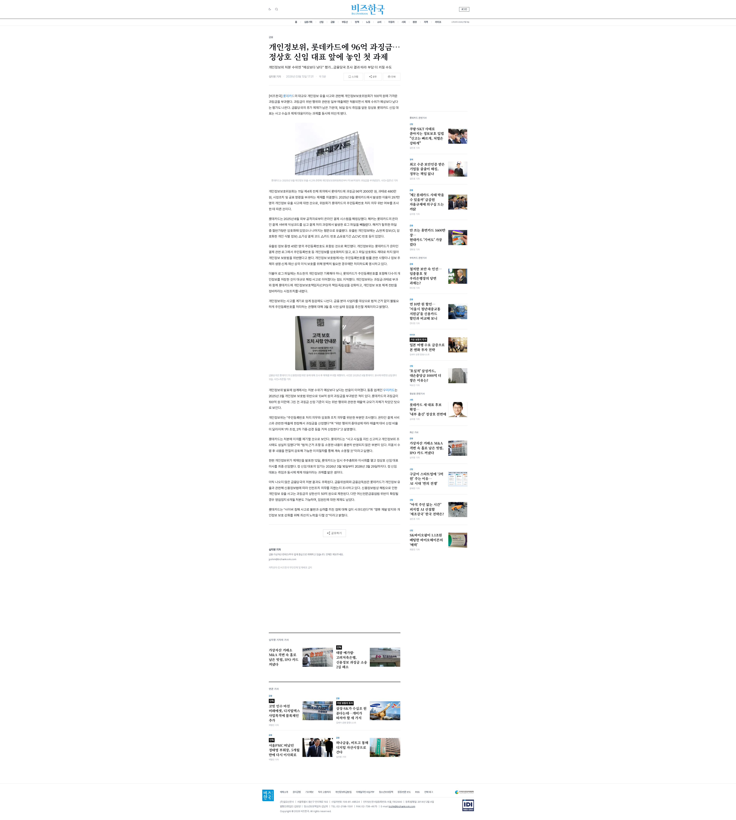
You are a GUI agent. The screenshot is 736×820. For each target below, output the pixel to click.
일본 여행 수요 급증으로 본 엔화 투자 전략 (427, 345)
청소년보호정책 (386, 792)
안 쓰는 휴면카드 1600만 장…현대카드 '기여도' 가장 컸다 (427, 237)
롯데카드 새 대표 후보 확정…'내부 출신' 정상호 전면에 (428, 409)
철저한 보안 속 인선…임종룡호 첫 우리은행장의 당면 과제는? (426, 275)
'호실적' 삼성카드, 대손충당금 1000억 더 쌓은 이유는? (425, 375)
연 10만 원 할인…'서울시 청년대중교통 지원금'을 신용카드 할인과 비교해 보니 (425, 311)
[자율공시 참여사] (468, 805)
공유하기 (336, 533)
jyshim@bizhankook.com (282, 559)
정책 (357, 22)
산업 (321, 22)
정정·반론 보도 (404, 792)
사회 (404, 22)
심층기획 (308, 22)
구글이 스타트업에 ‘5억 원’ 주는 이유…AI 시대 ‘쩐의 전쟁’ (427, 479)
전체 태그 (428, 792)
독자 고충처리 (324, 792)
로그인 (464, 9)
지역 (426, 22)
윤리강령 (297, 792)
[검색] (276, 9)
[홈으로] (268, 795)
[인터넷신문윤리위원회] (464, 792)
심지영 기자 (275, 76)
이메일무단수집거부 (365, 792)
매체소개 (284, 792)
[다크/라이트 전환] (270, 9)
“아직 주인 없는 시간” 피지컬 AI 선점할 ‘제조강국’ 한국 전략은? (427, 509)
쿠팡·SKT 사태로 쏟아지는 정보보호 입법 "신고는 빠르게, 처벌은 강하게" (427, 135)
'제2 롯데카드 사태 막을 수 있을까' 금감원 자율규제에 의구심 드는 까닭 (427, 202)
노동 (368, 22)
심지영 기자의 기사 (279, 639)
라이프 (438, 22)
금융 (333, 22)
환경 (415, 22)
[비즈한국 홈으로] (368, 9)
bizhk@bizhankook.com (402, 806)
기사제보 (309, 792)
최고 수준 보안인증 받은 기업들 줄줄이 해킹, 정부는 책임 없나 (427, 169)
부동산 (345, 22)
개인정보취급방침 (343, 792)
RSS (417, 792)
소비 (379, 22)
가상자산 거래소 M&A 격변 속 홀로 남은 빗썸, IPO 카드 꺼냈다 (427, 448)
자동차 (391, 22)
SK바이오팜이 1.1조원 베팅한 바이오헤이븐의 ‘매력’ (426, 540)
